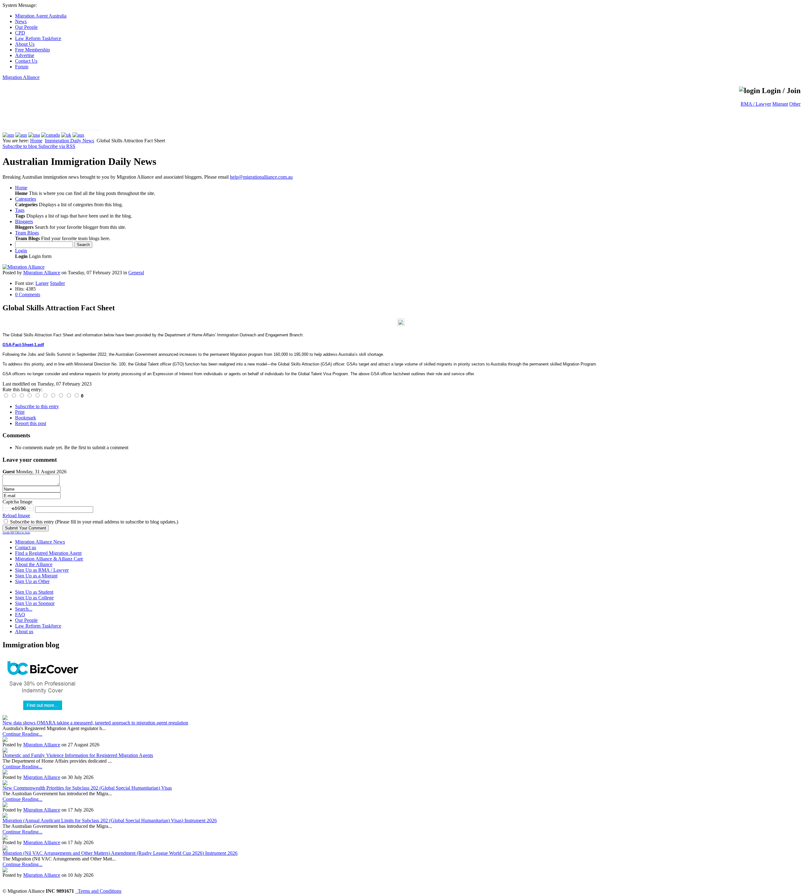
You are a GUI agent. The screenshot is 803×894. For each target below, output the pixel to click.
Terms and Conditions (98, 891)
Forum (21, 66)
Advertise (24, 55)
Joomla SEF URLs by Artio (16, 532)
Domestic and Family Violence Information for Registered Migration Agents (78, 755)
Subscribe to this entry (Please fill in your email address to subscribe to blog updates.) (94, 521)
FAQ (20, 614)
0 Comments (27, 294)
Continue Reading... (22, 734)
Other (794, 104)
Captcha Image (17, 501)
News (21, 21)
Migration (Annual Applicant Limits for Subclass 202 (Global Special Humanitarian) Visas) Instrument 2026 (110, 820)
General (136, 272)
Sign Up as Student (34, 592)
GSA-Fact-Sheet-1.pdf (23, 344)
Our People (26, 27)
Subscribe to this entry (37, 406)
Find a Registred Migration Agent (48, 553)
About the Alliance (33, 564)
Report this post (30, 423)
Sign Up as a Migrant (36, 575)
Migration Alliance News (40, 541)
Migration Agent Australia (40, 15)
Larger (42, 283)
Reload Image (16, 515)
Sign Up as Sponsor (35, 603)
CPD (20, 32)
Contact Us (26, 61)
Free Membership (32, 49)
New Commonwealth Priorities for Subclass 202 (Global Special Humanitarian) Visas (87, 788)
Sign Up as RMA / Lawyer (42, 570)
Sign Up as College (34, 597)
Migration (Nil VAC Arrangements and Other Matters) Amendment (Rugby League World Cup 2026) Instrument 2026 (120, 853)
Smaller (57, 283)
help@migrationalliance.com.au (72, 129)
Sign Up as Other (32, 581)
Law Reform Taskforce (38, 38)
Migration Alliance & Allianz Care (49, 558)
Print (19, 412)
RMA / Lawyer (756, 104)
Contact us (25, 547)
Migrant (780, 104)
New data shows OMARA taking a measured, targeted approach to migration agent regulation (95, 722)
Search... (23, 609)
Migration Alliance (21, 77)
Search (83, 244)
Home (36, 140)
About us (24, 631)
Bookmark (25, 417)
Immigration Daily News (69, 140)
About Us (25, 44)
